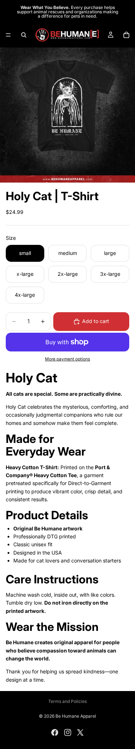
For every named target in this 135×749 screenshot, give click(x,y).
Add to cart (95, 321)
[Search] (24, 35)
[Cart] (126, 35)
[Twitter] (80, 732)
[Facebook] (54, 732)
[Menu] (8, 35)
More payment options (67, 359)
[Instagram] (67, 732)
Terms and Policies (67, 701)
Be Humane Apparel (75, 716)
